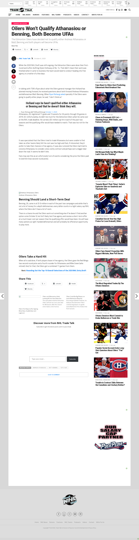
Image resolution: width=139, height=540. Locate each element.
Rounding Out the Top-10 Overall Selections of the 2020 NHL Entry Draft (56, 270)
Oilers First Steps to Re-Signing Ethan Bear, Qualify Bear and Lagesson (28, 311)
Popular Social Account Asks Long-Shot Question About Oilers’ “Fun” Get (109, 350)
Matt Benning (53, 368)
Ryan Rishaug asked (57, 94)
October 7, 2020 (51, 112)
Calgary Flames (101, 181)
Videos (76, 14)
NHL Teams (56, 14)
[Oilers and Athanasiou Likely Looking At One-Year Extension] (54, 301)
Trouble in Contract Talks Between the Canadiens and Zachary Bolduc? (110, 383)
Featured (98, 281)
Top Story (63, 368)
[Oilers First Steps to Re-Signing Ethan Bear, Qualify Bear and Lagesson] (30, 301)
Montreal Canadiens (102, 380)
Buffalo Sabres (100, 115)
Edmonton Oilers (101, 82)
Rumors (36, 14)
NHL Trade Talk (24, 58)
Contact (85, 14)
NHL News (26, 14)
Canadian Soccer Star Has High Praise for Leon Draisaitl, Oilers (108, 220)
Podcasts (67, 14)
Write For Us (97, 14)
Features (45, 14)
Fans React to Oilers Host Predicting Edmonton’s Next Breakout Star (110, 86)
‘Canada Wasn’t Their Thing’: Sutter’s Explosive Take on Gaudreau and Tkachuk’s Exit (110, 186)
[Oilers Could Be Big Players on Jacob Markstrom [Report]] (78, 302)
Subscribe (72, 359)
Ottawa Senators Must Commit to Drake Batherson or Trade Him (109, 317)
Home (18, 14)
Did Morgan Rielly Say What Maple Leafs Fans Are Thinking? (109, 153)
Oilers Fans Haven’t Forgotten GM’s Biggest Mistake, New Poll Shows (109, 252)
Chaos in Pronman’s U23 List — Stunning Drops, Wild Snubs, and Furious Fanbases (108, 119)
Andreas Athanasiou (39, 368)
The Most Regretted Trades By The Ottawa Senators (109, 284)
